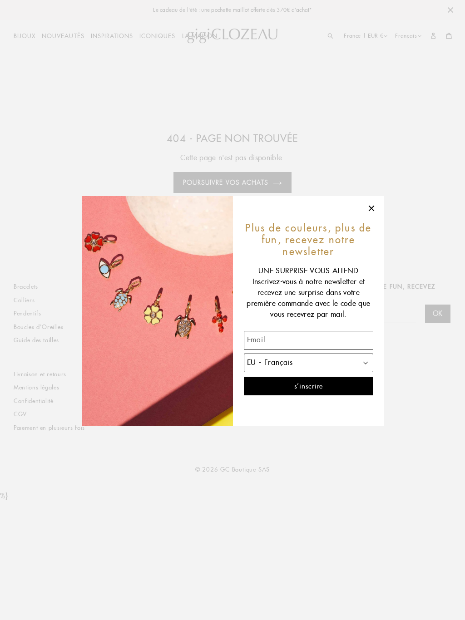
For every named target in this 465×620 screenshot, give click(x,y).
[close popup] (372, 208)
